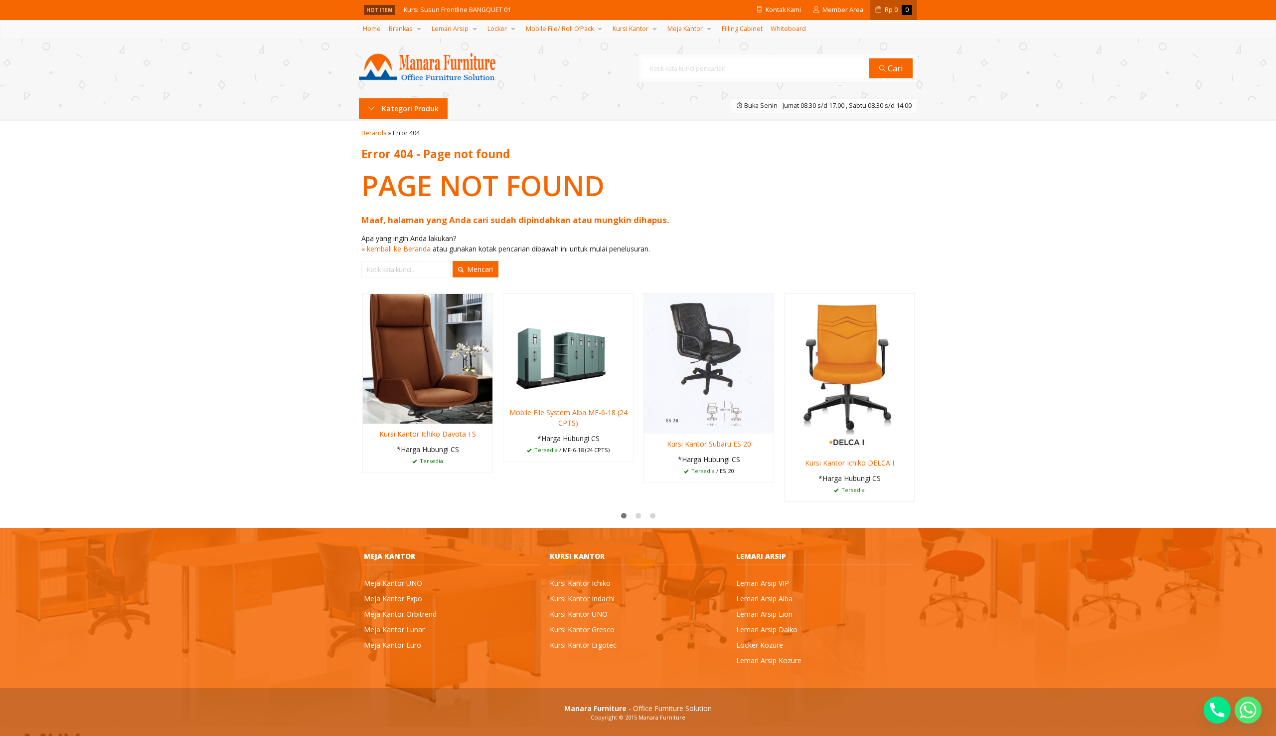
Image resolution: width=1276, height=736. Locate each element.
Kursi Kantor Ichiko (580, 583)
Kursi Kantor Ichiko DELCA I (849, 463)
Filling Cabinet (742, 28)
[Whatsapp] (1248, 710)
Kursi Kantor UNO (579, 614)
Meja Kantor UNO (393, 583)
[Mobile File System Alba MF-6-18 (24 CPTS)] (568, 347)
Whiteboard (788, 28)
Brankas (401, 28)
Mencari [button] (479, 269)
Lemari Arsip (450, 28)
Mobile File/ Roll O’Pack (560, 28)
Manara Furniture (661, 717)
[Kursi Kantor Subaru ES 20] (709, 363)
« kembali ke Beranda (396, 248)
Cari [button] (894, 68)
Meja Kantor (685, 28)
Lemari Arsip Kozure (768, 660)
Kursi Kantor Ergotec (583, 645)
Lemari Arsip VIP (762, 583)
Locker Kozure (759, 645)
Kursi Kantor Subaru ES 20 (709, 444)
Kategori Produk (409, 108)
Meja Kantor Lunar (394, 629)
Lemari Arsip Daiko (767, 629)
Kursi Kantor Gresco (582, 629)
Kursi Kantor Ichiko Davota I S (427, 434)
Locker (497, 28)
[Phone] (1217, 710)
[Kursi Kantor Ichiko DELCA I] (849, 372)
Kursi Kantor (630, 28)
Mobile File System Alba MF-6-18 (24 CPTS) (568, 418)
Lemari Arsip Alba (764, 598)
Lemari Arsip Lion (764, 614)
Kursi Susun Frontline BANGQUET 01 (457, 9)
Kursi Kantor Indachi (582, 598)
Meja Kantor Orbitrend (400, 614)
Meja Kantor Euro (392, 645)
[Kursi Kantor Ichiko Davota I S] (427, 358)
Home (372, 28)
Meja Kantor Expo (393, 598)
